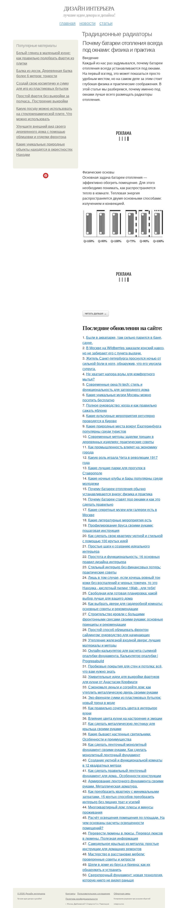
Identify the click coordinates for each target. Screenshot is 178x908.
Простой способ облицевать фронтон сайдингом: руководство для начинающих (116, 632)
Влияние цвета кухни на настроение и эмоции (125, 718)
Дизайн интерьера (89, 8)
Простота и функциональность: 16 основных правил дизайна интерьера (121, 559)
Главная (67, 23)
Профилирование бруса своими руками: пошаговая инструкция (117, 528)
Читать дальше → (96, 313)
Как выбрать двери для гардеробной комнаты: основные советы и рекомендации (122, 606)
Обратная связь (122, 893)
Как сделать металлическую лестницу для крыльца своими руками (118, 726)
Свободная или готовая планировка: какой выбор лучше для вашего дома (119, 596)
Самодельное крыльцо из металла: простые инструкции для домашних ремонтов (120, 846)
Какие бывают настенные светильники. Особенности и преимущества (116, 736)
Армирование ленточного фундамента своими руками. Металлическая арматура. (122, 783)
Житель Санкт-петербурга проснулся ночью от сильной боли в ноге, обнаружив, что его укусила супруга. (121, 363)
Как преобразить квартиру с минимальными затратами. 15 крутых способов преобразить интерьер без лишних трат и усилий (120, 796)
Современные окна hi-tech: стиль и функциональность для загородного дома (115, 387)
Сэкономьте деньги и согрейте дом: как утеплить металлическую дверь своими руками (120, 689)
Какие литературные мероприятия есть (120, 519)
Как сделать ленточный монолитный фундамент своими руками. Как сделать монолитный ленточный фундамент (114, 749)
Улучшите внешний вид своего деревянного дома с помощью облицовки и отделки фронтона (41, 132)
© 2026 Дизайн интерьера (31, 893)
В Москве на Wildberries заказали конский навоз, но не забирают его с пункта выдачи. (123, 350)
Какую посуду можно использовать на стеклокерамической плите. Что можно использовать (44, 114)
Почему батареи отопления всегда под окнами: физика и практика (122, 46)
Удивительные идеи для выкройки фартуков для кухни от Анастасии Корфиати (120, 679)
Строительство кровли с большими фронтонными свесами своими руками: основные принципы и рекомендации (122, 619)
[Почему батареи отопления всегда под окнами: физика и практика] (123, 225)
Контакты (70, 893)
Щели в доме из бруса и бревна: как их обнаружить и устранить (116, 867)
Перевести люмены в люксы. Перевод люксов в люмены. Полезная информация (122, 836)
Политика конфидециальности (82, 898)
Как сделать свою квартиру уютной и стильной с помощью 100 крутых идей (122, 538)
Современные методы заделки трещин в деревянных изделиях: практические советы (118, 439)
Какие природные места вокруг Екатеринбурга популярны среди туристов (121, 429)
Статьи (105, 23)
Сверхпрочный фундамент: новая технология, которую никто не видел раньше (122, 877)
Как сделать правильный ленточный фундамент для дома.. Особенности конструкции (121, 773)
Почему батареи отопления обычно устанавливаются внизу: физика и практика (117, 491)
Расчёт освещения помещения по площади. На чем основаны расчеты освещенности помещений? (123, 822)
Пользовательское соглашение (93, 893)
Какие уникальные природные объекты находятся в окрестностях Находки (44, 149)
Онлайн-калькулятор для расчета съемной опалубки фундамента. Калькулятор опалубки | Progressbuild (120, 655)
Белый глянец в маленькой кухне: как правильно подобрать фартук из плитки (45, 58)
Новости (87, 23)
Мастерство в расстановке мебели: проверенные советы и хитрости (113, 856)
